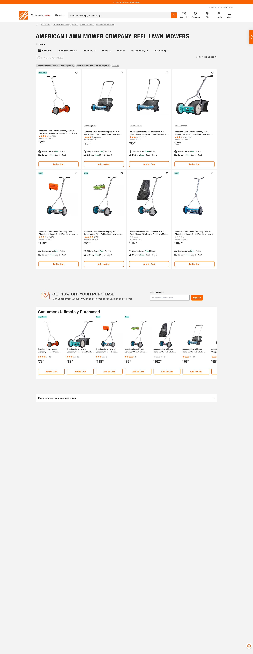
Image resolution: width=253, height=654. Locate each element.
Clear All (115, 66)
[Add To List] (76, 72)
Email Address (157, 292)
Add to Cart (58, 164)
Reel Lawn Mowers (105, 24)
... (37, 25)
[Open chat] (251, 37)
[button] (206, 56)
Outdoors (45, 24)
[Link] (58, 119)
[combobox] (119, 15)
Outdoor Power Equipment (65, 24)
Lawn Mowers (87, 24)
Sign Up (197, 297)
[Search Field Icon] (174, 15)
